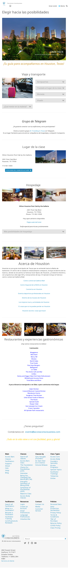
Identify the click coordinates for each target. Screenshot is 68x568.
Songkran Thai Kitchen (34, 395)
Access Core (55, 457)
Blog (7, 473)
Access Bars (9, 457)
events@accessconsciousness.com (42, 431)
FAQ (6, 468)
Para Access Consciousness (14, 3)
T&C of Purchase (54, 520)
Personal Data (55, 504)
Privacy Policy (55, 513)
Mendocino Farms (34, 393)
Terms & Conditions (54, 516)
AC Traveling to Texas (37, 131)
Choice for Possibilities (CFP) (25, 469)
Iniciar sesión (53, 6)
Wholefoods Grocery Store (34, 378)
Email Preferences (25, 512)
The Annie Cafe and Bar (34, 372)
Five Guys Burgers (33, 365)
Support (8, 464)
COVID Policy (55, 525)
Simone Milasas (41, 465)
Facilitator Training (9, 518)
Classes (8, 459)
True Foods (34, 363)
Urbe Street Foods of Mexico (34, 397)
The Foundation (26, 465)
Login (22, 504)
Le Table (34, 370)
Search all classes (24, 457)
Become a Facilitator (9, 513)
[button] (50, 82)
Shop (7, 470)
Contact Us (39, 504)
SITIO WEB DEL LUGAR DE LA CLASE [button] (17, 170)
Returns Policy (56, 523)
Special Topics (56, 470)
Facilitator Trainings (54, 473)
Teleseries (54, 476)
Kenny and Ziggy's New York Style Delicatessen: (33, 376)
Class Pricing (55, 528)
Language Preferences (25, 516)
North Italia (34, 361)
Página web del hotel (34, 222)
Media (37, 507)
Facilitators (9, 461)
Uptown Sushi (34, 402)
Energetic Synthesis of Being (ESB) (25, 483)
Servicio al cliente (7, 561)
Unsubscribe (25, 519)
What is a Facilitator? (9, 509)
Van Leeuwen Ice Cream (34, 406)
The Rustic (34, 400)
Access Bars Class (24, 462)
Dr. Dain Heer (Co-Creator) (40, 462)
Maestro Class (25, 494)
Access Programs (54, 466)
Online (52, 478)
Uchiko (33, 374)
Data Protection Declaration (54, 508)
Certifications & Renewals (11, 522)
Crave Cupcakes (33, 408)
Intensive (24, 473)
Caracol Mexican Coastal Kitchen (34, 391)
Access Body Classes (25, 497)
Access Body (55, 459)
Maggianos (34, 352)
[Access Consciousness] (4, 4)
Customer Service (39, 510)
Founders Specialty (54, 462)
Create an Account (24, 507)
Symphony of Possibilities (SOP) (25, 489)
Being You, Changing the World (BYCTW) (26, 477)
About (7, 466)
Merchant (34, 355)
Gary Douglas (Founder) (40, 457)
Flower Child (34, 404)
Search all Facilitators (9, 505)
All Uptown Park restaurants (34, 410)
